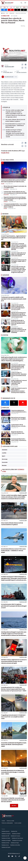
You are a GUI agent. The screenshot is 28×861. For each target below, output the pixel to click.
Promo (5, 208)
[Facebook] (4, 10)
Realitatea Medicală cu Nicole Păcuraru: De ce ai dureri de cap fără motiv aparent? (18, 322)
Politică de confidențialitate (7, 823)
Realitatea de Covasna (15, 835)
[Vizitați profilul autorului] (2, 66)
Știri (7, 13)
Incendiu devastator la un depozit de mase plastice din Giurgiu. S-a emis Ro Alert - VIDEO (13, 772)
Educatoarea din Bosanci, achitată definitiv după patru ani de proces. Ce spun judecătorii (18, 367)
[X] (17, 10)
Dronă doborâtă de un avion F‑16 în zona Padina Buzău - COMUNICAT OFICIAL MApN (15, 125)
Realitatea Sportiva (5, 831)
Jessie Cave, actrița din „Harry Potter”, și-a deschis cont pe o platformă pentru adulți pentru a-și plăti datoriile (18, 246)
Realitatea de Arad (5, 842)
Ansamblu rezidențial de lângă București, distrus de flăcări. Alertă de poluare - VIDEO (13, 744)
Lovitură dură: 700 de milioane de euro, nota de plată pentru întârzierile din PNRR (15, 192)
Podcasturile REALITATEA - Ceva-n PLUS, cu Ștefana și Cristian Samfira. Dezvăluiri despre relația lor (15, 205)
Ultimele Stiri (12, 13)
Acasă (4, 13)
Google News (5, 152)
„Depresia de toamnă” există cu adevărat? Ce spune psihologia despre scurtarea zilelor (18, 307)
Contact (3, 820)
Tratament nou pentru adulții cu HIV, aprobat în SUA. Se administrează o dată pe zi (13, 298)
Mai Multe (14, 805)
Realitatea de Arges (15, 842)
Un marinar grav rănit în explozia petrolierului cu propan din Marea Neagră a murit (13, 606)
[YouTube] (11, 10)
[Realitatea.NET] (7, 3)
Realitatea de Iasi (5, 845)
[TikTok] (24, 10)
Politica (5, 201)
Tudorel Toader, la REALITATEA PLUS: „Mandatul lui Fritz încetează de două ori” (18, 375)
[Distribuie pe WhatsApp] (22, 67)
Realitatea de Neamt (16, 833)
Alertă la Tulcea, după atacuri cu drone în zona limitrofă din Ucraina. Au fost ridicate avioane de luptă (14, 661)
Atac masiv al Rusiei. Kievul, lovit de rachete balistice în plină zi (15, 120)
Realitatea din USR (5, 835)
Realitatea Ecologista (6, 833)
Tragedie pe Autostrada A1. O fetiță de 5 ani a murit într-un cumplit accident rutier (13, 716)
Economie (6, 189)
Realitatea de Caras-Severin (17, 838)
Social (2, 183)
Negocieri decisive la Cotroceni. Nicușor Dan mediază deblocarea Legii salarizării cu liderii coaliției (15, 198)
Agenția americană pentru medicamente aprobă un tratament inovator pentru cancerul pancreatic (18, 315)
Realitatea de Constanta (17, 840)
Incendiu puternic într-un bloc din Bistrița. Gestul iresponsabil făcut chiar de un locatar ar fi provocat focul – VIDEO (13, 689)
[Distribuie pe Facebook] (25, 64)
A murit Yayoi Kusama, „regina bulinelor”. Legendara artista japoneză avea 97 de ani (14, 237)
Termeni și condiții (10, 820)
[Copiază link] (22, 64)
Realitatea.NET (9, 67)
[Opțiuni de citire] (25, 858)
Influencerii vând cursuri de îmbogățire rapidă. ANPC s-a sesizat (18, 261)
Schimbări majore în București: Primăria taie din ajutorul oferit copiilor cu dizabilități (18, 330)
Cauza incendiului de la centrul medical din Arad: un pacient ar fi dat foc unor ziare (13, 181)
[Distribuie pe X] (25, 67)
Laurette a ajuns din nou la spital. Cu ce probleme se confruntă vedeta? (18, 254)
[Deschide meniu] (25, 3)
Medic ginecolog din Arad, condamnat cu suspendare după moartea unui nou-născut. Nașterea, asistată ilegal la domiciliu (14, 359)
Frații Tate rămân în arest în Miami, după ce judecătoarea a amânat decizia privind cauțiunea (19, 390)
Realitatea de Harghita (6, 840)
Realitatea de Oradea (6, 838)
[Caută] (21, 2)
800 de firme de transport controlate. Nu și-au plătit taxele (18, 419)
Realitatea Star (14, 831)
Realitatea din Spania (6, 847)
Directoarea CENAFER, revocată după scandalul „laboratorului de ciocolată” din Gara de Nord (13, 799)
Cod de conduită (18, 823)
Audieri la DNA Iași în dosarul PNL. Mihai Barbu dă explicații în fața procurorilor (19, 382)
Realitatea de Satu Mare (15, 845)
